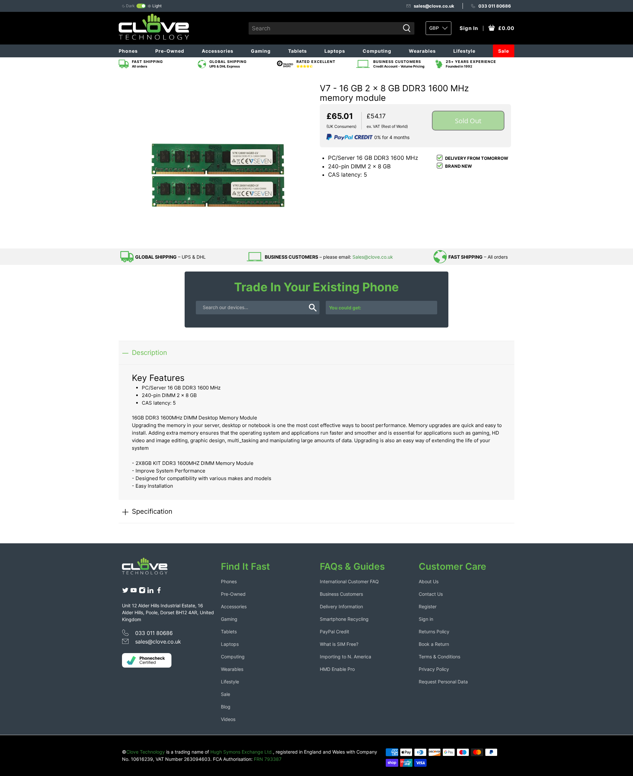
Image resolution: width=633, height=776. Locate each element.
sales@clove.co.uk (434, 6)
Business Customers (341, 594)
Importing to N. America (345, 656)
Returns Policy (434, 631)
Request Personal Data (443, 681)
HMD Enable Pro (337, 669)
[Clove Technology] (149, 568)
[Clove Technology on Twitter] (125, 592)
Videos (228, 719)
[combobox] (324, 28)
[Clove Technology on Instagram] (142, 592)
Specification (152, 511)
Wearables (422, 51)
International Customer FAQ (349, 581)
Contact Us (431, 594)
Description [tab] (149, 352)
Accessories (217, 51)
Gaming (261, 51)
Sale (503, 51)
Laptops (334, 51)
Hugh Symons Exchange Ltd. (241, 752)
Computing (377, 51)
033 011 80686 (494, 6)
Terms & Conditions (439, 656)
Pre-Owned (169, 51)
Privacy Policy (434, 669)
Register (428, 606)
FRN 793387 (268, 759)
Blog (225, 706)
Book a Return (434, 644)
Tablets (297, 51)
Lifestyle (464, 51)
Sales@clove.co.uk (372, 257)
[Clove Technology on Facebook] (159, 592)
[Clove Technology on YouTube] (133, 592)
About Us (428, 581)
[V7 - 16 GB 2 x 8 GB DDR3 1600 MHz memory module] (217, 159)
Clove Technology (145, 752)
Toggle (141, 6)
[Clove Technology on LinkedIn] (150, 592)
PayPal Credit (334, 631)
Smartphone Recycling (344, 619)
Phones (128, 51)
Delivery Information (341, 606)
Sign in (426, 619)
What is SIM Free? (339, 644)
